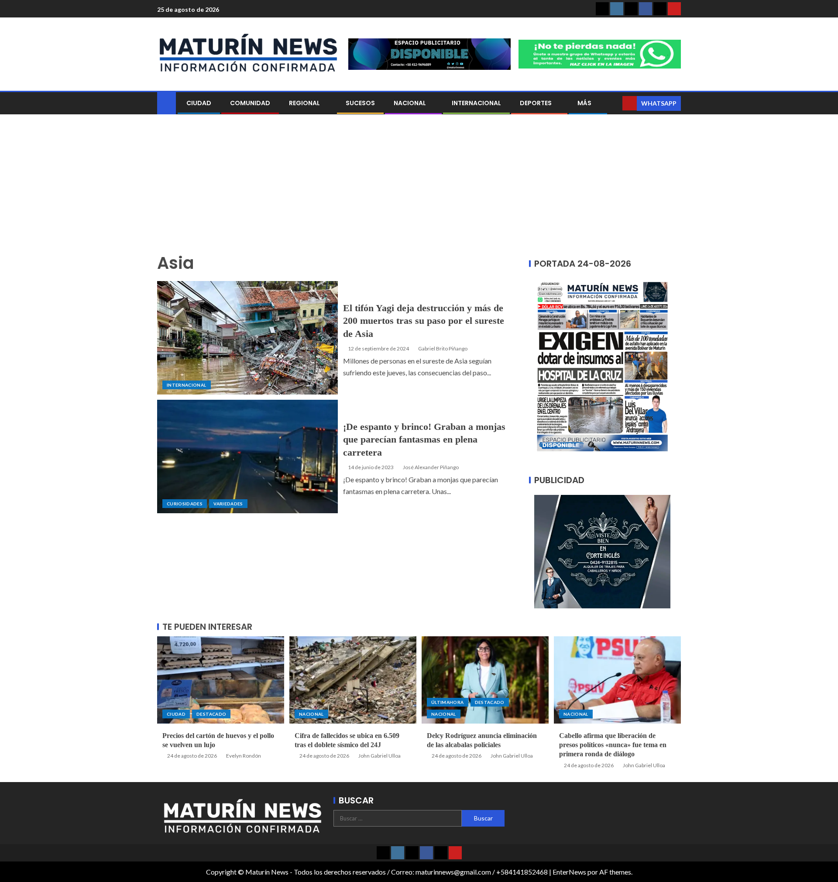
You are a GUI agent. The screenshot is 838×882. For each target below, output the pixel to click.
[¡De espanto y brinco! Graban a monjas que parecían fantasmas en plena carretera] (247, 456)
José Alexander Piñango (431, 467)
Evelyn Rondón (243, 755)
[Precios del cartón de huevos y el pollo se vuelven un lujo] (220, 680)
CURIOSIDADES (185, 503)
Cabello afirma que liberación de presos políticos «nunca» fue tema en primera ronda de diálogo (612, 745)
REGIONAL (304, 103)
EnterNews (569, 872)
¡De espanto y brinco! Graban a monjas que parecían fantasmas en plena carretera (424, 439)
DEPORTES (536, 103)
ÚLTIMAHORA (447, 702)
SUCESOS (360, 103)
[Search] (614, 103)
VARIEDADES (228, 503)
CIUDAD (198, 103)
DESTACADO (211, 714)
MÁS (584, 103)
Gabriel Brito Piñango (442, 348)
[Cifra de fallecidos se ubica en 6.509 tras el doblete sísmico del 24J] (352, 680)
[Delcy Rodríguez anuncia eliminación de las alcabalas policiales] (485, 680)
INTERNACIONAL (476, 103)
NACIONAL (410, 103)
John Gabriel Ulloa (379, 755)
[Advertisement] (419, 188)
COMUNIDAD (250, 103)
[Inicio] (166, 102)
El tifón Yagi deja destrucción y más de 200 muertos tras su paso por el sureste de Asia (423, 320)
